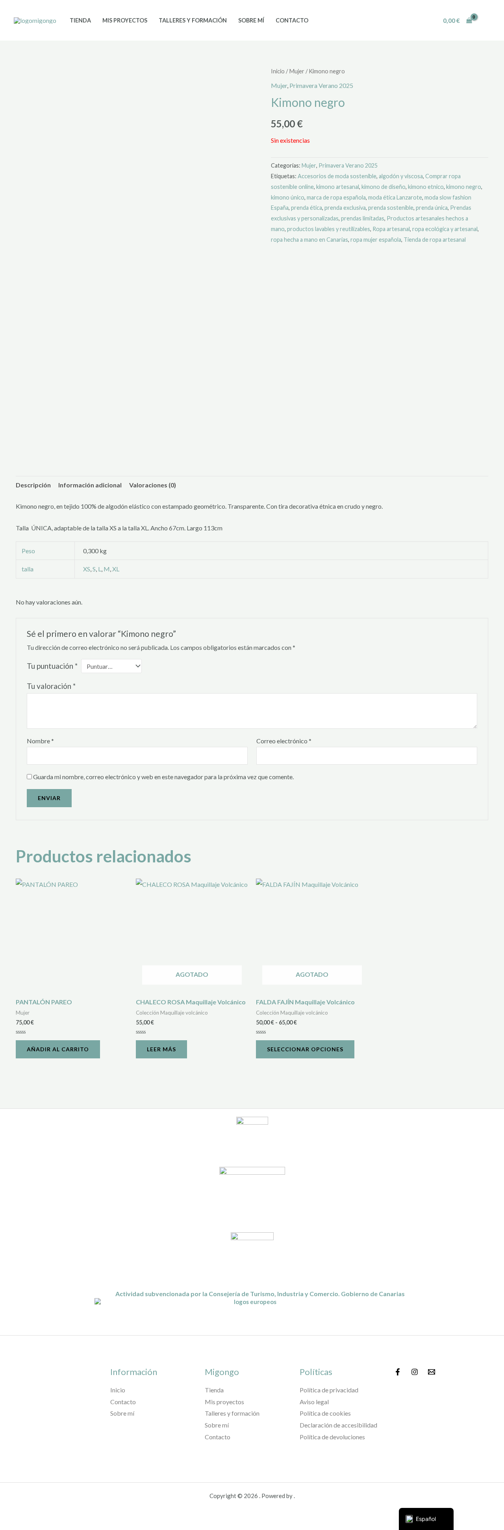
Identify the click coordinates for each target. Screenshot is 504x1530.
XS (86, 569)
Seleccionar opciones (305, 1049)
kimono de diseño (383, 186)
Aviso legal (314, 1401)
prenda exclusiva (345, 207)
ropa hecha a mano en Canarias (309, 239)
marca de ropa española (336, 197)
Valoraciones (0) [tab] (152, 485)
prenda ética (306, 207)
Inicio (278, 71)
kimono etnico (426, 186)
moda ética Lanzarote (395, 197)
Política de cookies (325, 1413)
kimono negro (463, 186)
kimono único (287, 197)
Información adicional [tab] (90, 485)
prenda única (432, 207)
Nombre (40, 740)
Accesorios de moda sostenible (337, 176)
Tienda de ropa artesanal (435, 239)
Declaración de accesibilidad (338, 1425)
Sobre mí (251, 20)
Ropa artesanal (391, 229)
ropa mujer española (375, 239)
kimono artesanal (337, 186)
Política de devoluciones (332, 1436)
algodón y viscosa (401, 176)
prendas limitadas (362, 218)
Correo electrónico (283, 740)
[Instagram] (414, 1371)
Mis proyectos (124, 20)
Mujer (296, 71)
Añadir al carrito (58, 1049)
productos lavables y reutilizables (328, 229)
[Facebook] (397, 1371)
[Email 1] (431, 1371)
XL (115, 569)
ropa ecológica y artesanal (445, 229)
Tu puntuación (52, 665)
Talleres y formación (193, 20)
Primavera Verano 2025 (321, 85)
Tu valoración (51, 685)
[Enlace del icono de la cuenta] (486, 20)
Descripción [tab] (33, 485)
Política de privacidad (329, 1390)
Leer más (161, 1049)
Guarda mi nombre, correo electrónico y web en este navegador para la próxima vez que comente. (163, 776)
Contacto (292, 20)
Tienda (80, 20)
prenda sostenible (390, 207)
